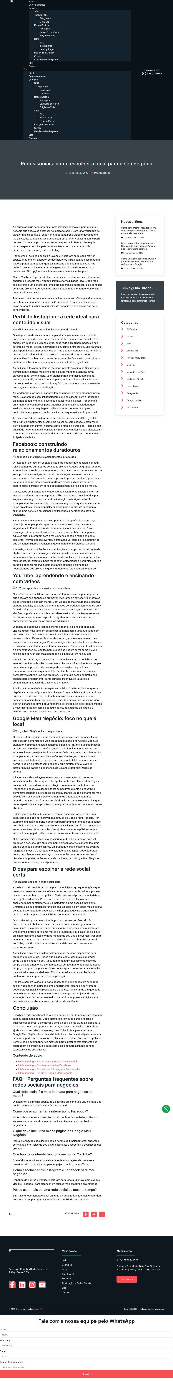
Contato (32, 66)
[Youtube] (42, 1284)
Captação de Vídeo (49, 32)
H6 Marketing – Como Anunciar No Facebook (44, 1065)
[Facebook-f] (12, 1284)
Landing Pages (47, 49)
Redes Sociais (41, 25)
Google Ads (45, 18)
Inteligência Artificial (44, 52)
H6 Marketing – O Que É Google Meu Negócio (45, 1073)
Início (31, 1)
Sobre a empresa (37, 5)
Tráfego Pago (41, 15)
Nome (3, 1329)
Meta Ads (44, 22)
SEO (36, 11)
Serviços (33, 8)
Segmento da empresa (11, 1362)
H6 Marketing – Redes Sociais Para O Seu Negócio (48, 1061)
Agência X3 (37, 1309)
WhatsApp (5, 1340)
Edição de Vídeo (48, 35)
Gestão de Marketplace (46, 59)
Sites (36, 39)
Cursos (37, 56)
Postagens (45, 28)
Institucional (46, 46)
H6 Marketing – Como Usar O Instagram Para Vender (49, 1069)
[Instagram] (32, 1284)
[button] (77, 69)
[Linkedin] (22, 1284)
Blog (42, 42)
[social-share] (86, 1214)
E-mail (3, 1351)
